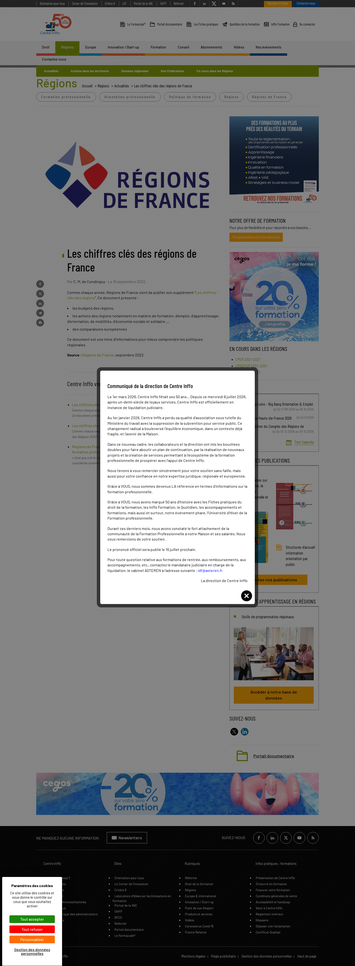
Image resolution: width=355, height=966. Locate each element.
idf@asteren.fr (210, 570)
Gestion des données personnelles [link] (32, 951)
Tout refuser (32, 929)
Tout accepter (32, 919)
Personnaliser (32, 939)
